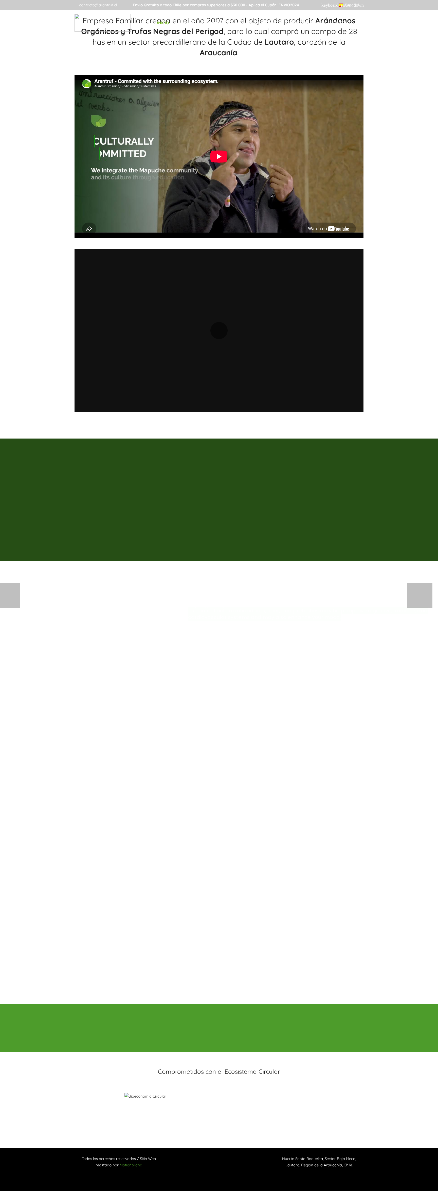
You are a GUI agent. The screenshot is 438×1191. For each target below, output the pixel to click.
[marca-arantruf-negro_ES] (103, 23)
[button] (351, 5)
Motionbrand (131, 1165)
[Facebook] (319, 5)
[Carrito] (357, 23)
